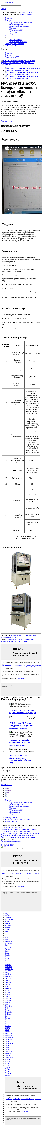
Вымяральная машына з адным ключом (15, 831)
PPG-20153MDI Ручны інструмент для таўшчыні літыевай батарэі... (21, 725)
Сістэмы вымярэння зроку (10, 829)
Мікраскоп (13, 34)
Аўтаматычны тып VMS (18, 24)
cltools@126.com (26, 12)
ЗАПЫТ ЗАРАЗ (6, 785)
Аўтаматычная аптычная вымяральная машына (18, 837)
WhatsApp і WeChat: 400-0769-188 (17, 819)
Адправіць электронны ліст (11, 841)
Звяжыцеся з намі (11, 46)
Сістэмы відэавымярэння (30, 829)
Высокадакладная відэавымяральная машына (17, 835)
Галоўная (8, 18)
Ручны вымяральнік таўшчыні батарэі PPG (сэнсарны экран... (20, 742)
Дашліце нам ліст (7, 121)
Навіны (8, 36)
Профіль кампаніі (15, 40)
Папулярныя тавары (8, 827)
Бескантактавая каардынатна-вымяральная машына (20, 833)
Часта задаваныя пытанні (14, 44)
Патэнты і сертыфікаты (18, 42)
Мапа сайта (21, 827)
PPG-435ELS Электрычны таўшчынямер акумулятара (22, 711)
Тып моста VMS (15, 28)
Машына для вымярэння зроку (20, 22)
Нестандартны (14, 32)
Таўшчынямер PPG (16, 30)
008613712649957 (26, 14)
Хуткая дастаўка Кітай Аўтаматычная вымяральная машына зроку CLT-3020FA (17, 640)
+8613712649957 (11, 821)
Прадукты (9, 20)
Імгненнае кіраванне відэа (19, 26)
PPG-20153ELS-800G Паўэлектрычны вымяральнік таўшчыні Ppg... (20, 759)
